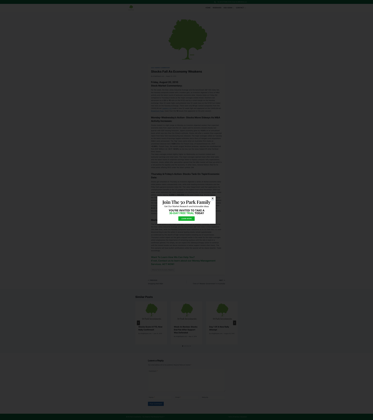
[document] (186, 210)
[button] (212, 198)
